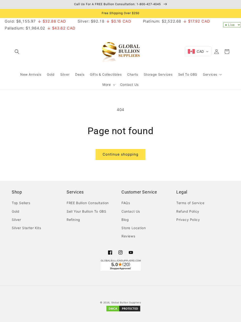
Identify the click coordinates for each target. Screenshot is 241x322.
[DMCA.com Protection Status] (123, 311)
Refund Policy (187, 211)
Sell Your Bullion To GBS (86, 211)
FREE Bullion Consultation (88, 203)
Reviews (128, 236)
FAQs (125, 203)
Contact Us (130, 211)
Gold (15, 211)
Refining (73, 220)
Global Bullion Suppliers (126, 302)
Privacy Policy (188, 220)
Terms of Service (190, 203)
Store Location (133, 228)
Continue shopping (120, 154)
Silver (16, 220)
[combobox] (198, 51)
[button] (17, 51)
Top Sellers (21, 203)
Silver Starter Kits (26, 228)
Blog (125, 220)
